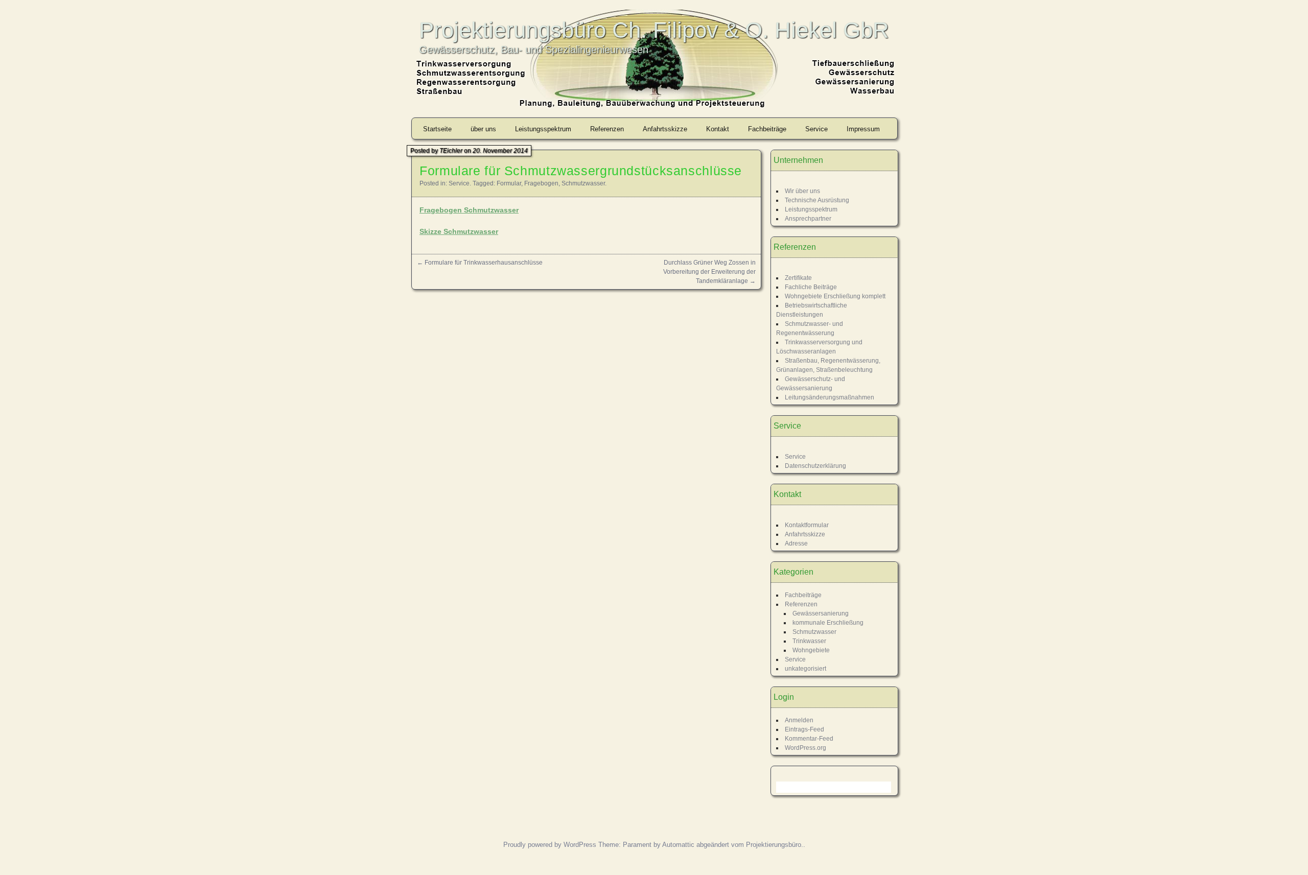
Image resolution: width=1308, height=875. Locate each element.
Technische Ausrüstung (817, 200)
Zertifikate (798, 277)
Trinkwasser (809, 641)
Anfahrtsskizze (665, 129)
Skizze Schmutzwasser (458, 231)
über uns (483, 129)
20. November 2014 (500, 150)
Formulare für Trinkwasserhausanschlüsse (484, 262)
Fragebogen (541, 183)
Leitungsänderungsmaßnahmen (829, 397)
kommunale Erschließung (827, 622)
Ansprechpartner (808, 218)
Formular (509, 183)
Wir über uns (802, 191)
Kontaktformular (807, 525)
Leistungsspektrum (543, 129)
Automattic (678, 844)
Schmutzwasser (583, 183)
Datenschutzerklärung (815, 465)
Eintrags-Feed (804, 729)
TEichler (450, 150)
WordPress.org (805, 747)
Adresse (796, 543)
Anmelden (799, 720)
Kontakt (717, 129)
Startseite (437, 129)
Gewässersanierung (820, 613)
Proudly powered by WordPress (549, 844)
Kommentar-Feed (809, 738)
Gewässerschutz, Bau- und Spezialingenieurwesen (533, 49)
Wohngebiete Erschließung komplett (835, 296)
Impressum (863, 129)
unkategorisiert (805, 668)
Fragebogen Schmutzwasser (469, 210)
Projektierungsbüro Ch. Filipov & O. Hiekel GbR (654, 30)
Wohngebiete (811, 650)
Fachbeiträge (767, 129)
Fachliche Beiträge (811, 287)
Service (816, 129)
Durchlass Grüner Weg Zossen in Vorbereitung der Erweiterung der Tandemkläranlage (709, 272)
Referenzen (607, 129)
